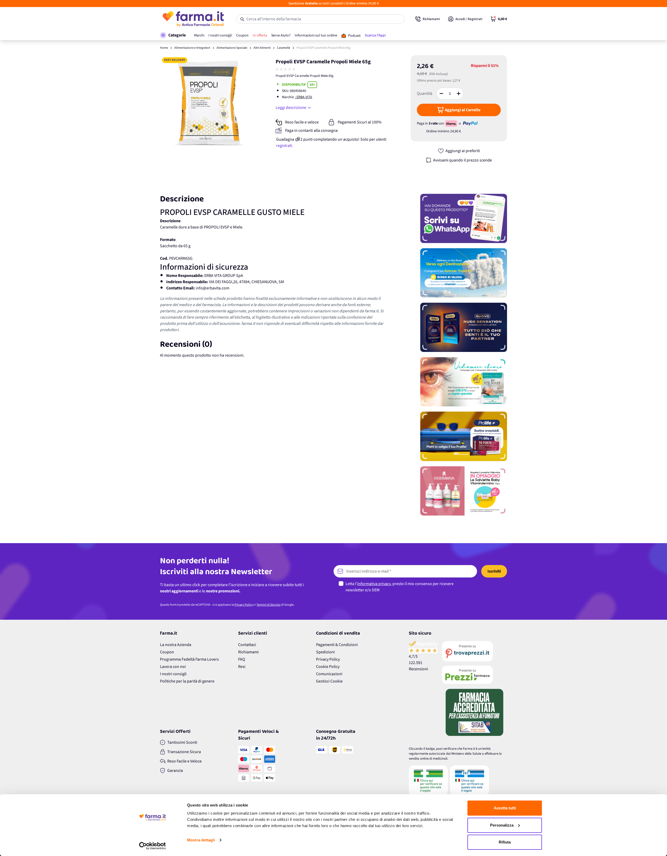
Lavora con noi (173, 666)
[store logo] (193, 19)
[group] (286, 69)
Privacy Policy (243, 605)
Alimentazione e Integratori (192, 48)
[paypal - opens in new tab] (470, 123)
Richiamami (248, 652)
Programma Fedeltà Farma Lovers (189, 659)
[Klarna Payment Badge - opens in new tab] (451, 123)
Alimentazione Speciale (232, 48)
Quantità (424, 93)
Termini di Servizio (269, 605)
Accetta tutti (505, 808)
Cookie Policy (327, 666)
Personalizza (502, 825)
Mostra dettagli (201, 840)
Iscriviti (494, 571)
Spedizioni (325, 652)
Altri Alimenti (262, 48)
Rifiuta (505, 842)
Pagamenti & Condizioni (337, 645)
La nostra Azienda (175, 645)
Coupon (167, 652)
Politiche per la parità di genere (187, 681)
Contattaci (247, 645)
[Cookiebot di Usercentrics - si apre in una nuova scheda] (152, 846)
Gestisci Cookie (329, 681)
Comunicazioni (329, 674)
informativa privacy (374, 584)
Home (164, 48)
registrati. (284, 145)
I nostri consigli (173, 674)
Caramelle (283, 48)
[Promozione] (463, 218)
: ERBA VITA (303, 97)
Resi (241, 666)
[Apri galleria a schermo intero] (208, 103)
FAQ (241, 659)
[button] (173, 35)
